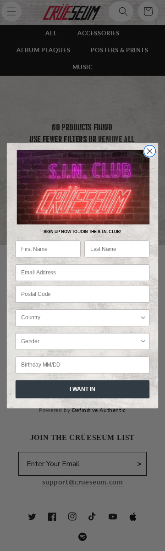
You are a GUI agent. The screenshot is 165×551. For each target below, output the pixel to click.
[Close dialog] (150, 151)
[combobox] (80, 318)
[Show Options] (143, 318)
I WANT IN (82, 389)
